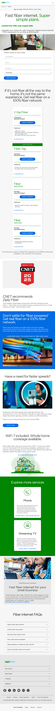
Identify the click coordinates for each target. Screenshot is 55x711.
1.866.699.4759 (27, 9)
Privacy (15, 697)
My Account (8, 668)
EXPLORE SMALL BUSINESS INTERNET (17, 602)
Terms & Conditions (42, 697)
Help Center (8, 673)
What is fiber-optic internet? (15, 624)
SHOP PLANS (10, 425)
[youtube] (20, 690)
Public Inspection (24, 697)
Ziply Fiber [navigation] (3, 6)
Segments (8, 683)
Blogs (26, 707)
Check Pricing (11, 78)
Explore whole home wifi (27, 455)
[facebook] (6, 690)
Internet (32, 707)
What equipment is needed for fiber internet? (20, 644)
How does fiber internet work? (16, 634)
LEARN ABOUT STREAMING (27, 548)
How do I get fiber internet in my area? (18, 649)
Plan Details (18, 139)
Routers (39, 707)
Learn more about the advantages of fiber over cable (27, 336)
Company (8, 678)
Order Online (37, 9)
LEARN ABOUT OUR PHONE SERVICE (27, 515)
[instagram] (30, 690)
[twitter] (11, 690)
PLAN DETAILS (18, 246)
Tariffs (33, 697)
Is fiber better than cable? (15, 629)
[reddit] (25, 690)
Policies (9, 697)
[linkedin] (16, 690)
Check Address (27, 233)
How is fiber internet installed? (16, 639)
